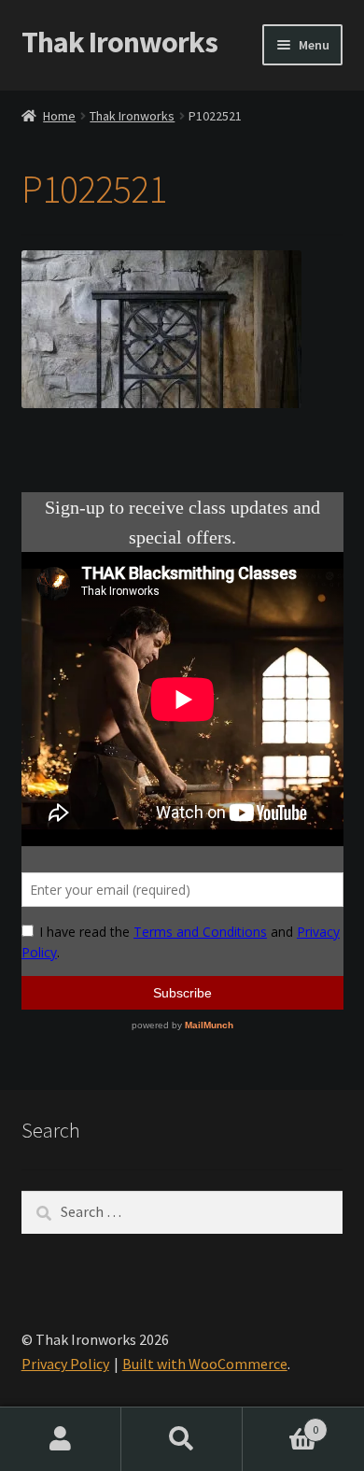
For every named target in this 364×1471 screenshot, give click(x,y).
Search (182, 1439)
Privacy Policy (65, 1363)
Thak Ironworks (119, 42)
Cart (280, 1422)
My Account (60, 1439)
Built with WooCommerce (204, 1363)
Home (59, 115)
